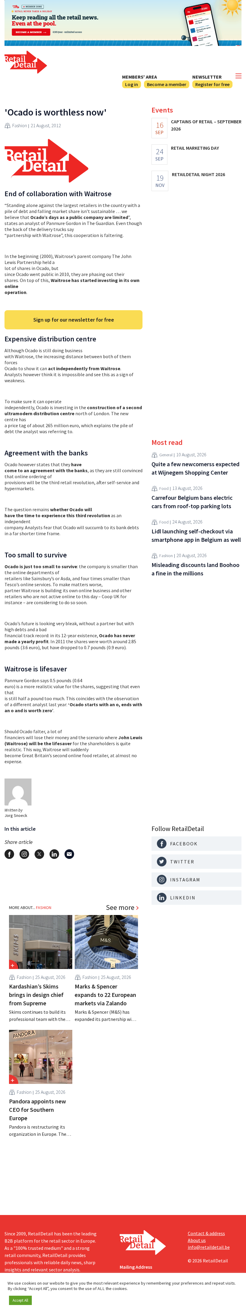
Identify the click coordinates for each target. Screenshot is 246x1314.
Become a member (166, 84)
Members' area (139, 77)
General (165, 455)
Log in (131, 84)
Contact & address (206, 1233)
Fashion (19, 125)
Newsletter (207, 77)
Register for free (212, 84)
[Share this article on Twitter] (39, 854)
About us (197, 1240)
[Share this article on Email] (69, 854)
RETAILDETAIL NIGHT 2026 (198, 174)
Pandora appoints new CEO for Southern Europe (37, 1109)
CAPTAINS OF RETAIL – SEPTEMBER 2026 (206, 125)
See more (120, 907)
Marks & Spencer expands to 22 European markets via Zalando (105, 994)
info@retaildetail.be (209, 1247)
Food (164, 488)
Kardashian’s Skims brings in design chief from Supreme (36, 994)
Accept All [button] (20, 1300)
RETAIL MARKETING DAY (195, 148)
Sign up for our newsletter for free (73, 319)
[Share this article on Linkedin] (54, 854)
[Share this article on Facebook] (9, 854)
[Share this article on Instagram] (24, 854)
